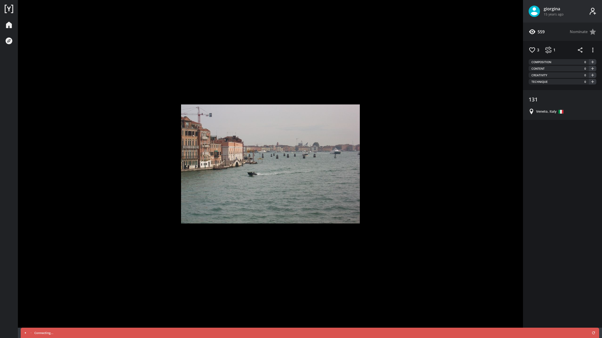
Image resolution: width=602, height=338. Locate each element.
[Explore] (9, 41)
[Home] (9, 9)
